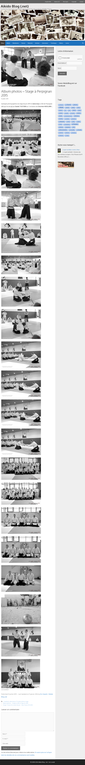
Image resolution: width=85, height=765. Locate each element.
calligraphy (61, 121)
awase (60, 113)
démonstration (63, 129)
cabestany (12, 701)
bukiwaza (76, 115)
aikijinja (73, 107)
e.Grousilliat (72, 129)
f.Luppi (67, 135)
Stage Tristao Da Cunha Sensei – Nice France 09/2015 (18, 705)
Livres (67, 43)
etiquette (61, 132)
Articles (37, 43)
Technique (54, 43)
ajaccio (60, 110)
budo (60, 115)
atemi (74, 110)
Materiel (30, 43)
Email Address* (62, 63)
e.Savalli (79, 129)
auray (79, 110)
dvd (74, 127)
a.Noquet (61, 104)
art (65, 110)
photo (23, 701)
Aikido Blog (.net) (15, 6)
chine (73, 121)
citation (78, 121)
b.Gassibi (72, 113)
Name (59, 68)
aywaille (66, 113)
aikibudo (75, 104)
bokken (78, 113)
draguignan (68, 127)
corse (60, 124)
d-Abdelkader (67, 124)
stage (26, 701)
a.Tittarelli (68, 104)
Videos (61, 43)
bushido (61, 118)
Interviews (45, 43)
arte (69, 110)
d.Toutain (18, 701)
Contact (81, 1)
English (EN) (48, 1)
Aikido (8, 43)
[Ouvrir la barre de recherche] (83, 43)
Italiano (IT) (57, 1)
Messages (65, 1)
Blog (2, 43)
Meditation (16, 43)
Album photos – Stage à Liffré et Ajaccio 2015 (15, 703)
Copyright (74, 1)
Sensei (23, 43)
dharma (61, 127)
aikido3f (67, 107)
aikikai (78, 107)
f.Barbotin (61, 135)
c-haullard (6, 701)
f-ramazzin (74, 132)
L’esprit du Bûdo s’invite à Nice (71, 150)
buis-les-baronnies (68, 115)
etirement (67, 132)
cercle (68, 121)
